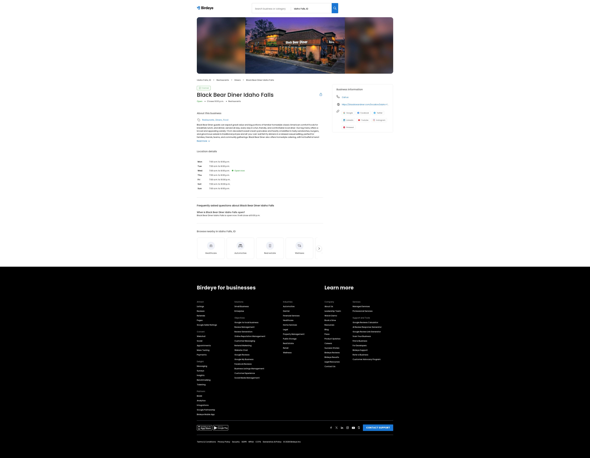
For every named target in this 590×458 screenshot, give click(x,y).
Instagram (380, 120)
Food (225, 119)
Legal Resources (332, 361)
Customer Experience (244, 373)
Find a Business (360, 341)
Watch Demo (330, 315)
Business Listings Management (249, 368)
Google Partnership (206, 409)
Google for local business (246, 322)
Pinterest (350, 127)
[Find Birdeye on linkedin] (342, 427)
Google (349, 113)
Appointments (204, 345)
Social (199, 341)
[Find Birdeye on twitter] (336, 427)
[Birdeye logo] (205, 8)
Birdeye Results (331, 357)
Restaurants (222, 80)
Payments (202, 354)
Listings (200, 306)
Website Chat (241, 350)
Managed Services (361, 306)
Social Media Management (247, 377)
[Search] (335, 8)
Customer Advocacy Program (367, 359)
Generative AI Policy (272, 441)
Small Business (241, 306)
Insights (201, 375)
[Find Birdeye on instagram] (347, 427)
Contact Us (329, 366)
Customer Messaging (244, 341)
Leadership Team (332, 311)
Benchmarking (203, 380)
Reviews (201, 311)
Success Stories (331, 348)
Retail (285, 348)
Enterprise (239, 311)
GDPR (244, 441)
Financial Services (291, 315)
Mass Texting (203, 350)
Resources (329, 325)
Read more (202, 141)
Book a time (330, 320)
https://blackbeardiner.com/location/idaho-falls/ (365, 104)
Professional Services (363, 311)
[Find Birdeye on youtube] (353, 427)
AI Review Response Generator (367, 327)
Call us (345, 97)
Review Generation (243, 331)
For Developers (360, 345)
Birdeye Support (360, 350)
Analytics (201, 400)
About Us (328, 306)
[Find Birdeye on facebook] (331, 427)
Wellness (287, 352)
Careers (328, 343)
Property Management (294, 334)
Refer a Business (360, 354)
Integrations (203, 405)
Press (327, 334)
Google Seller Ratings (207, 325)
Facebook (364, 113)
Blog (326, 329)
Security (236, 441)
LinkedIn (349, 120)
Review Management (244, 327)
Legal (285, 329)
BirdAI (199, 396)
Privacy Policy (224, 441)
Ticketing (201, 384)
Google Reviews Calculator (365, 322)
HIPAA (251, 441)
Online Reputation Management (249, 336)
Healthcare (288, 320)
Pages (200, 320)
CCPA (258, 441)
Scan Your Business (362, 336)
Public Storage (290, 338)
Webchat (201, 336)
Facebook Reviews (243, 364)
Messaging (202, 366)
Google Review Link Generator (367, 331)
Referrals (201, 315)
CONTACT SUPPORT (378, 427)
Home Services (290, 325)
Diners (237, 80)
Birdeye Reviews (332, 352)
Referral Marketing (243, 345)
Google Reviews (242, 354)
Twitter (379, 113)
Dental (286, 311)
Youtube (364, 120)
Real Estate (288, 343)
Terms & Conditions (206, 441)
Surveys (200, 370)
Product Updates (332, 338)
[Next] (319, 248)
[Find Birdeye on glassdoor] (359, 427)
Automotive (289, 306)
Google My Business (244, 359)
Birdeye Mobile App (206, 414)
